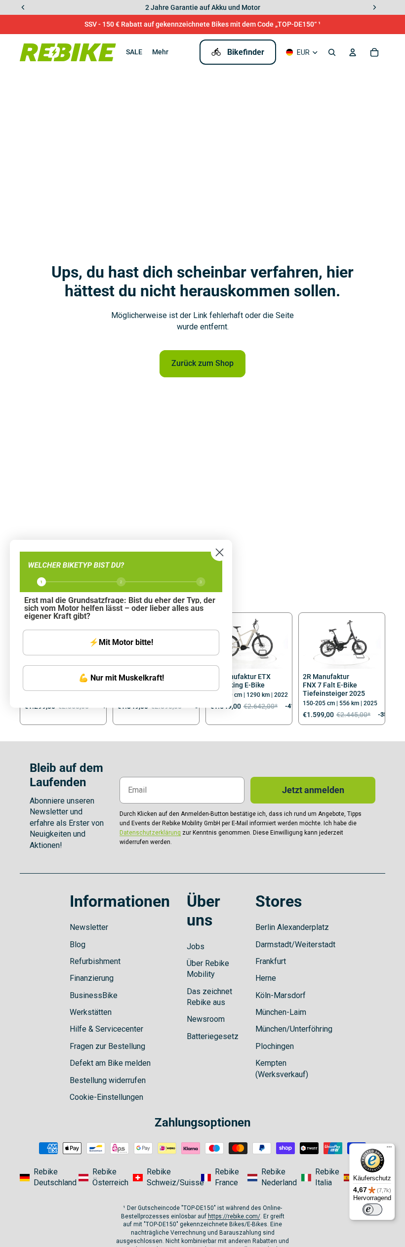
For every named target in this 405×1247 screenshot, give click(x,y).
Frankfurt (270, 961)
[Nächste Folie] (280, 643)
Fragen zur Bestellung (107, 1046)
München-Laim (280, 1012)
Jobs (195, 946)
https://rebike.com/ (234, 1216)
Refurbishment (95, 961)
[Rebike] (68, 52)
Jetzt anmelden (313, 790)
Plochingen (274, 1046)
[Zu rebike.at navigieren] (103, 1178)
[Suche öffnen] (332, 52)
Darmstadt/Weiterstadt (295, 944)
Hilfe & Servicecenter (106, 1029)
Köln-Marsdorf (280, 995)
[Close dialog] (219, 552)
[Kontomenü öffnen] (353, 52)
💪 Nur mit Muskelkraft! (121, 678)
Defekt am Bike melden (110, 1063)
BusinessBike (94, 995)
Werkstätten (91, 1012)
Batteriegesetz (213, 1036)
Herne (265, 978)
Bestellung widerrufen (108, 1080)
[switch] (372, 1209)
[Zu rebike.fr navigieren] (221, 1178)
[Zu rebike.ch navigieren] (164, 1178)
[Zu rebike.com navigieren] (46, 1178)
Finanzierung (92, 978)
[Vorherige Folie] (310, 643)
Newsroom (206, 1019)
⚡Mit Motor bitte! (121, 642)
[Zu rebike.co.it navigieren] (319, 1178)
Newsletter (89, 927)
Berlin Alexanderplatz (292, 927)
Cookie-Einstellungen (106, 1097)
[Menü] (389, 1149)
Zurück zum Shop (202, 363)
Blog (77, 944)
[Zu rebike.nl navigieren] (271, 1178)
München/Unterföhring (293, 1029)
